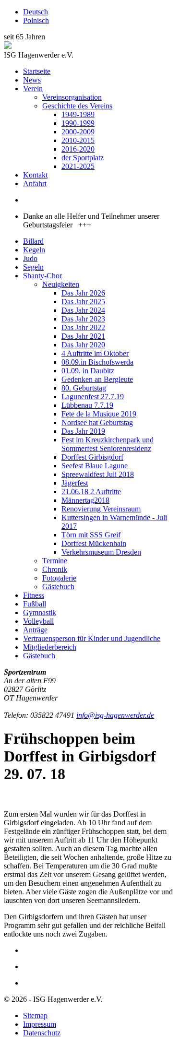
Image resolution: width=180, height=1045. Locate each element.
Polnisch (36, 20)
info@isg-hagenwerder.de (115, 715)
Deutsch (35, 12)
